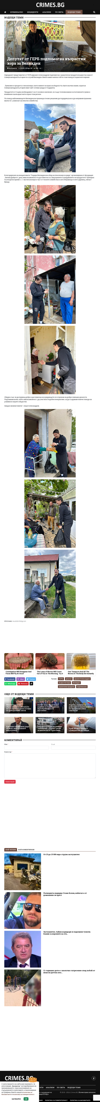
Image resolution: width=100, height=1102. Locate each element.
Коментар (8, 752)
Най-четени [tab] (10, 850)
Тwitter (32, 679)
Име (6, 744)
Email (53, 744)
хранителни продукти (66, 687)
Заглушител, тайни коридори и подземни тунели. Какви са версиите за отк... (67, 933)
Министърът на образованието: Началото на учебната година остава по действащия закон (18, 707)
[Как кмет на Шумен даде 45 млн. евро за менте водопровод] (18, 725)
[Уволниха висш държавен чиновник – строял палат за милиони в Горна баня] (50, 725)
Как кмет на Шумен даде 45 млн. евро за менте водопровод (17, 728)
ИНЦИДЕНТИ (32, 12)
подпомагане (82, 687)
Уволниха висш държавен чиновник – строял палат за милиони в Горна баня (50, 728)
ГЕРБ (61, 679)
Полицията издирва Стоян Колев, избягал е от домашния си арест (65, 894)
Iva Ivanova (13, 68)
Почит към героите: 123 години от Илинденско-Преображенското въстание (48, 707)
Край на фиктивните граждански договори (79, 729)
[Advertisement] (26, 638)
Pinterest (24, 683)
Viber (22, 679)
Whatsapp (11, 683)
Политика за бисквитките (80, 1100)
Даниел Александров (82, 679)
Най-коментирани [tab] (26, 850)
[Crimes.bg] (19, 1078)
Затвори (16, 1099)
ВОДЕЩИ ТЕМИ (74, 12)
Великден (76, 683)
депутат (69, 679)
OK (26, 1099)
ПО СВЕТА (59, 12)
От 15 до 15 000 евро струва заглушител (61, 854)
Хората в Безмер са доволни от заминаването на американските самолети (81, 707)
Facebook (10, 679)
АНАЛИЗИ (46, 12)
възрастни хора (64, 683)
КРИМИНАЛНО (16, 12)
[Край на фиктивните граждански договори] (81, 725)
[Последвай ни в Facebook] (93, 5)
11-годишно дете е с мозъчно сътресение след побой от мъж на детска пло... (69, 971)
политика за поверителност (23, 1094)
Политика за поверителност (56, 1100)
